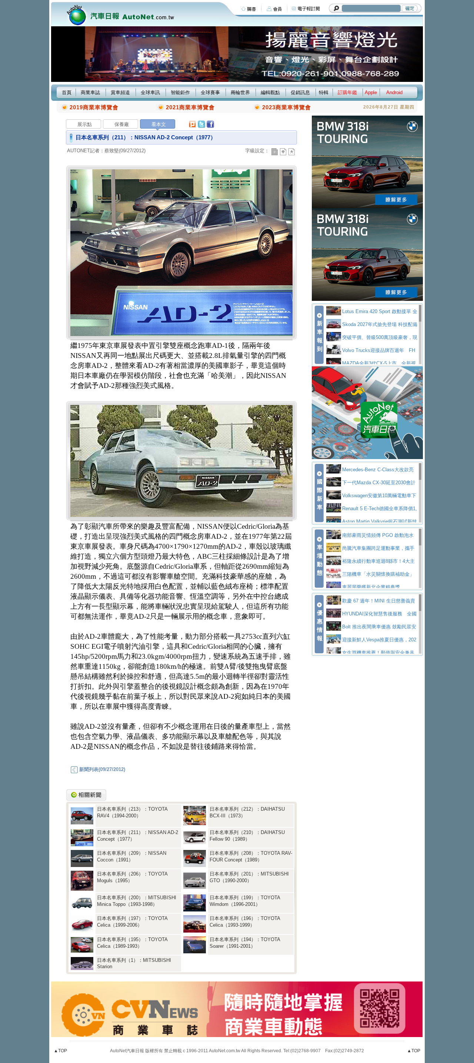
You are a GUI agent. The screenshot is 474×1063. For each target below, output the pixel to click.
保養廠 (121, 124)
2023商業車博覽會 (286, 107)
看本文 (158, 124)
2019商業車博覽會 (94, 107)
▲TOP (60, 1050)
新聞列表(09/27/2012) (101, 769)
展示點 (84, 124)
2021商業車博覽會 (190, 107)
